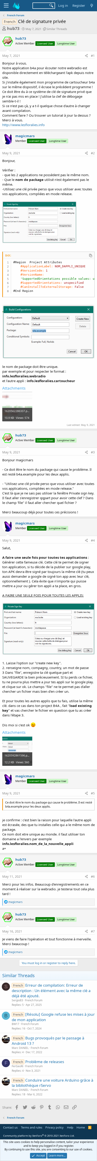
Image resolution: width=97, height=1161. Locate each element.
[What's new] (91, 5)
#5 (93, 793)
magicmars (25, 136)
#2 (93, 153)
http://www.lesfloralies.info (23, 124)
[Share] (86, 56)
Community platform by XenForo (39, 1135)
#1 (93, 55)
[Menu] (6, 5)
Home (80, 1127)
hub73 (13, 28)
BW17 (15, 1024)
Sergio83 (17, 1000)
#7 (93, 931)
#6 (93, 876)
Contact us (10, 1127)
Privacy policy (54, 1127)
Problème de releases (44, 1061)
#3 (93, 452)
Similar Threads (56, 29)
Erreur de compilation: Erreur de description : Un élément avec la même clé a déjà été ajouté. (51, 991)
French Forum (33, 1000)
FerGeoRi (17, 1066)
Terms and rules (31, 1127)
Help (70, 1127)
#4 (93, 540)
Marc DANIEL (20, 1048)
